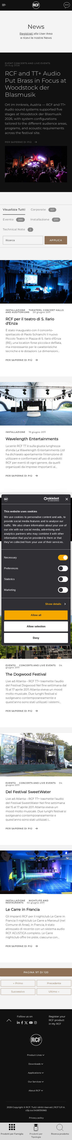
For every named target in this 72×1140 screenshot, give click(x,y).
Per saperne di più (18, 142)
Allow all (36, 615)
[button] (36, 972)
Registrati (26, 33)
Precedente (54, 983)
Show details (53, 603)
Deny (36, 637)
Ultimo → (54, 991)
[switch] (63, 568)
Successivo (18, 991)
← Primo (18, 983)
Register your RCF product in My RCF (57, 1020)
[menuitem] (36, 1118)
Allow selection (36, 626)
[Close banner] (67, 499)
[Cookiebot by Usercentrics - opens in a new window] (44, 499)
